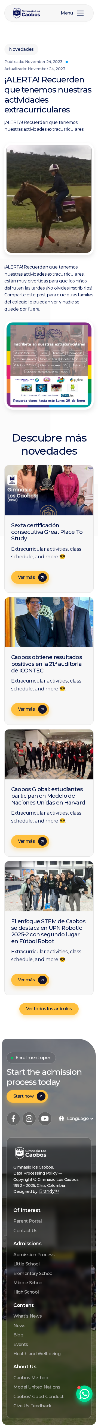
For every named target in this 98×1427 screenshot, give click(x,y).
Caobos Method (30, 1377)
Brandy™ (49, 1191)
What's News (27, 1316)
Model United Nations (36, 1387)
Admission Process (34, 1254)
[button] (80, 13)
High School (26, 1292)
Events (20, 1344)
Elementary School (33, 1273)
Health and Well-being (36, 1353)
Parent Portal (27, 1221)
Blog (18, 1334)
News (19, 1325)
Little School (26, 1264)
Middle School (28, 1282)
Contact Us (25, 1230)
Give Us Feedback (32, 1405)
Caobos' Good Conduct (38, 1396)
